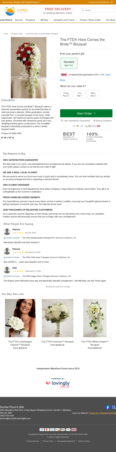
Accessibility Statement (66, 441)
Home (6, 33)
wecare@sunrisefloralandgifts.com (15, 418)
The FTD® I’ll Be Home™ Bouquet (35, 257)
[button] (108, 440)
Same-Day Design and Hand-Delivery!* (21, 2)
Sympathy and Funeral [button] (64, 19)
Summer (19, 19)
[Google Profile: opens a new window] (114, 407)
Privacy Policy (48, 441)
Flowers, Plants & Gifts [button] (90, 19)
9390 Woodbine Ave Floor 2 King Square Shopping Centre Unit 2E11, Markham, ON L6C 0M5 (36, 411)
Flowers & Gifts (16, 33)
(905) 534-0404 (7, 415)
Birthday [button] (45, 19)
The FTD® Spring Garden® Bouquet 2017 (38, 237)
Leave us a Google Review (102, 412)
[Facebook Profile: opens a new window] (108, 407)
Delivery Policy (84, 441)
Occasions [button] (31, 19)
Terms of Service (32, 441)
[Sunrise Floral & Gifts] (19, 11)
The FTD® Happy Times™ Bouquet (36, 276)
